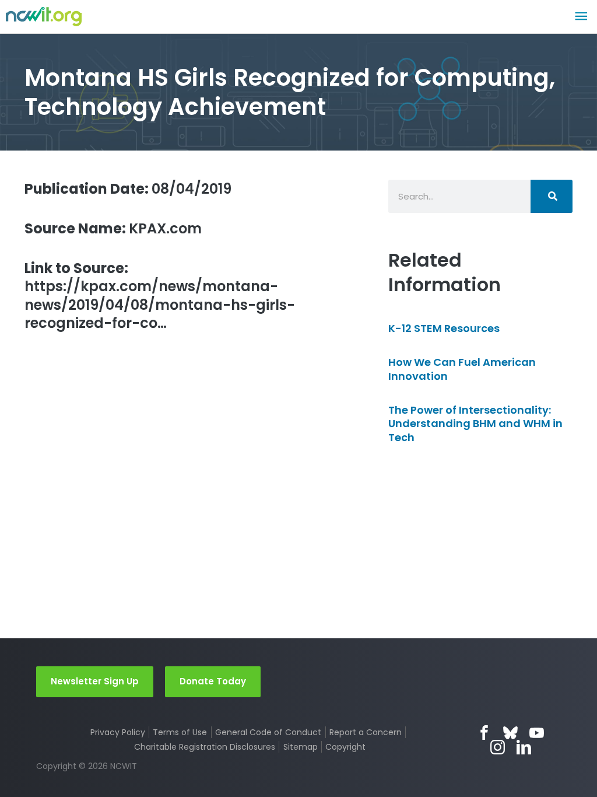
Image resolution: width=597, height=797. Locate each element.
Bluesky (510, 732)
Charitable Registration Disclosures (204, 747)
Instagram (497, 747)
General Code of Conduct (268, 732)
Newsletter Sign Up (95, 681)
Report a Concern (365, 732)
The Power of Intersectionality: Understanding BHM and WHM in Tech (475, 424)
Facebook (484, 732)
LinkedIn (524, 747)
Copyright (345, 747)
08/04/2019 (127, 188)
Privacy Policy (117, 732)
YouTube (536, 732)
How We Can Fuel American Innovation (462, 369)
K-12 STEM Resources (444, 328)
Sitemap (300, 747)
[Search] (552, 196)
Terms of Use (180, 732)
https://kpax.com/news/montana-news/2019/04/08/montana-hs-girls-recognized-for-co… (159, 295)
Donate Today (213, 681)
